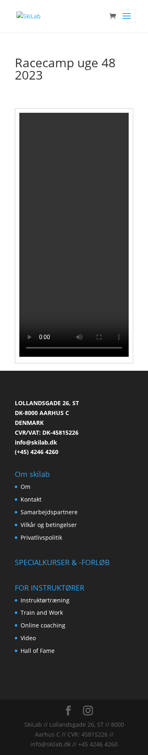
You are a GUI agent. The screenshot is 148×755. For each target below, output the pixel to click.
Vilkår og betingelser (49, 525)
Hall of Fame (38, 651)
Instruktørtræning (45, 600)
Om (25, 486)
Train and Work (42, 612)
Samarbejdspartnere (49, 512)
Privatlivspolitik (41, 537)
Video (28, 638)
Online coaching (43, 625)
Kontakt (31, 499)
